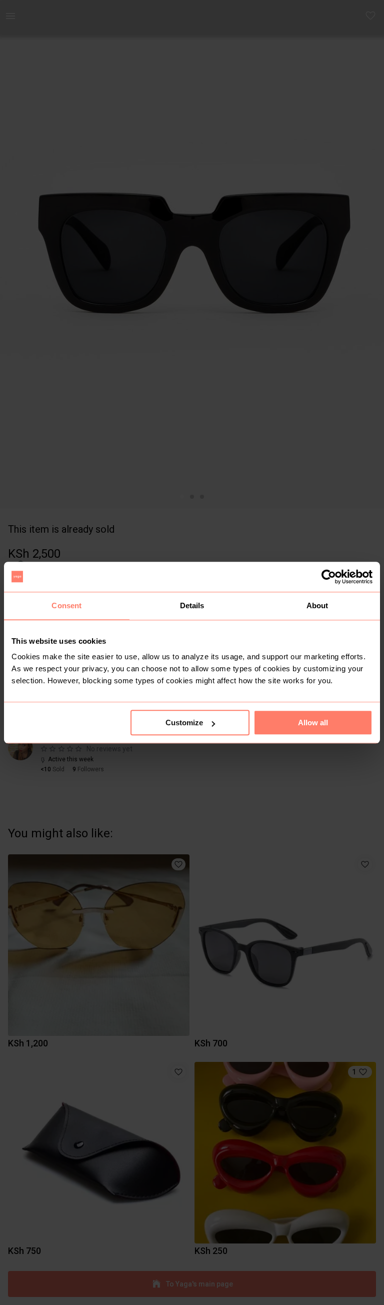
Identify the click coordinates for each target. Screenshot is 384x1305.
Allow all (313, 722)
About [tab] (317, 605)
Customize (184, 722)
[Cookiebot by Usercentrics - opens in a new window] (328, 576)
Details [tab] (192, 605)
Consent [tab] (67, 605)
